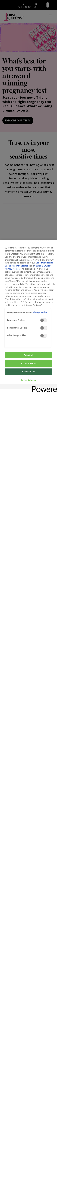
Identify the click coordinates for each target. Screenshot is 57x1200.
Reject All (28, 355)
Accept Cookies (28, 363)
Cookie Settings (28, 380)
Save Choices (28, 371)
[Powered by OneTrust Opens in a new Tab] (43, 387)
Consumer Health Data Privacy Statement (29, 264)
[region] (28, 720)
